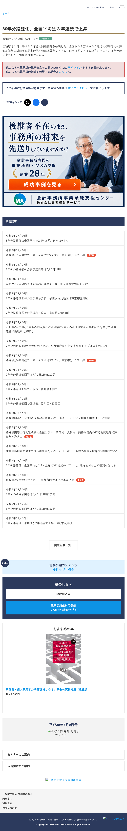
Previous (6, 663)
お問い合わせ (9, 808)
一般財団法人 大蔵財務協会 (17, 794)
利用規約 (7, 803)
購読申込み (100, 7)
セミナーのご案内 (19, 754)
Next (121, 663)
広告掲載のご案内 (19, 766)
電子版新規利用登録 (63, 607)
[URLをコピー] (44, 102)
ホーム (6, 13)
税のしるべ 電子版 (9, 5)
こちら (63, 71)
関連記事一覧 (62, 545)
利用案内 (7, 798)
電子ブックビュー (79, 88)
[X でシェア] (27, 102)
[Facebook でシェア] (36, 102)
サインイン (90, 7)
